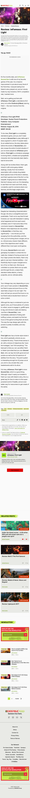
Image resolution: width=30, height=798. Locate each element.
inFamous (10, 408)
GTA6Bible (14, 761)
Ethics (15, 729)
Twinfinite (16, 747)
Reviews (7, 25)
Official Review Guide (12, 456)
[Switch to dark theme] (25, 5)
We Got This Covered (18, 752)
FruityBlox (15, 759)
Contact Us (15, 732)
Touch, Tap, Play (7, 759)
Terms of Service (12, 638)
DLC (5, 408)
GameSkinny (19, 754)
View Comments (15, 470)
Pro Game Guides (8, 747)
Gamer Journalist (10, 754)
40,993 (17, 698)
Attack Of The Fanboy (10, 750)
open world (26, 408)
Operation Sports (10, 757)
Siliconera (8, 752)
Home (2, 25)
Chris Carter (7, 43)
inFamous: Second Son (17, 408)
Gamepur (23, 747)
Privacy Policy (18, 638)
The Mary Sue (20, 757)
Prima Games (21, 750)
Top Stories (3, 410)
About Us (15, 727)
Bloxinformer (23, 759)
